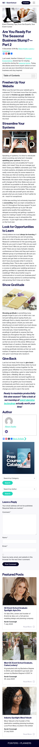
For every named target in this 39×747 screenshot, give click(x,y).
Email (5, 546)
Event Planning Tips (9, 24)
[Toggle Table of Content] (32, 76)
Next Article (18, 438)
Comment (6, 512)
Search (7, 483)
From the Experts (24, 24)
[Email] (6, 431)
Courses (26, 3)
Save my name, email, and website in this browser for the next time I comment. (17, 558)
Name (5, 538)
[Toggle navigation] (34, 3)
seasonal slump (24, 63)
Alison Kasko (23, 49)
